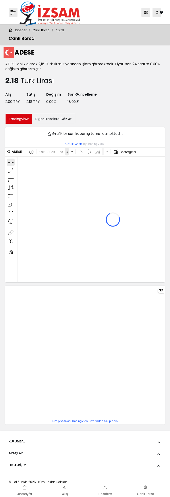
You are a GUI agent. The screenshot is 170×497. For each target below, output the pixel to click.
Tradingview (19, 118)
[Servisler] (145, 12)
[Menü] (13, 12)
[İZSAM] (49, 13)
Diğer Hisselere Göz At (53, 118)
